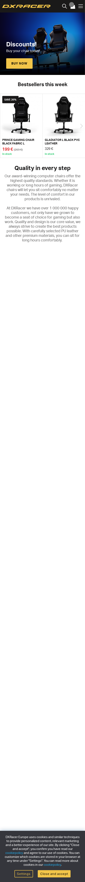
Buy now (19, 63)
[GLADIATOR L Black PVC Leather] (64, 126)
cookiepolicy (14, 853)
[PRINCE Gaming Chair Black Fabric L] (21, 126)
